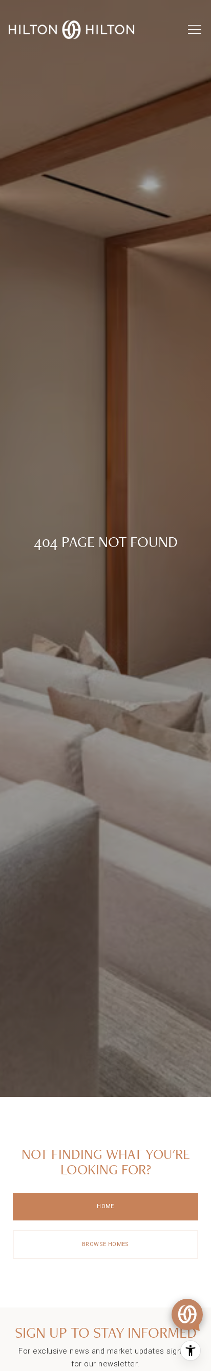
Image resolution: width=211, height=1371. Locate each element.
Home (105, 1206)
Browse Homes (105, 1244)
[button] (187, 1314)
